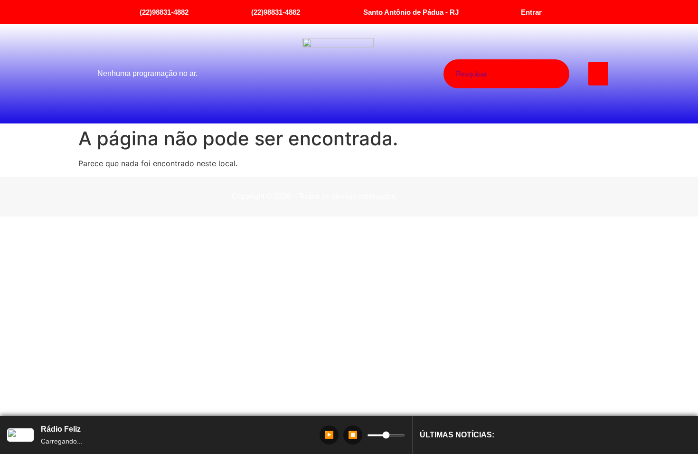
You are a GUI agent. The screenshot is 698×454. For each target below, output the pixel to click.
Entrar (531, 12)
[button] (598, 73)
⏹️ (353, 435)
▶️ (329, 435)
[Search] (542, 74)
